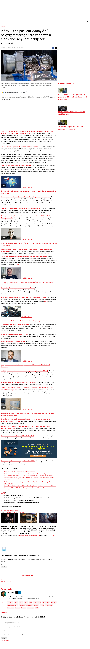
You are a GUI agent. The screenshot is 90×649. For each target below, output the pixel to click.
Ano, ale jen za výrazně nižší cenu (14, 627)
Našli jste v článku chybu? (7, 582)
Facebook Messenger (26, 605)
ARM (16, 602)
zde (47, 253)
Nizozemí (10, 608)
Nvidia (17, 608)
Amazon (9, 602)
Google (36, 605)
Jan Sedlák (4, 48)
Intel (42, 605)
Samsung (30, 608)
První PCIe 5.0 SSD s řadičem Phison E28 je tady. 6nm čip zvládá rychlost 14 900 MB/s (30, 486)
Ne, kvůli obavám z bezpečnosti (13, 635)
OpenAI (23, 608)
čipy (30, 602)
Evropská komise (12, 605)
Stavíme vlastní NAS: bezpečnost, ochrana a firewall (20, 472)
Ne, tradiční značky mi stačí (12, 631)
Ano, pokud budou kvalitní (12, 623)
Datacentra (37, 602)
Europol (53, 602)
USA (36, 608)
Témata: (3, 602)
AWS (21, 602)
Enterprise (46, 602)
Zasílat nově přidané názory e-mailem (10, 580)
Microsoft (49, 605)
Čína (26, 602)
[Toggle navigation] (87, 21)
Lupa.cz (3, 26)
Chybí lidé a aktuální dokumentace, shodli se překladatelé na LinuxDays (25, 474)
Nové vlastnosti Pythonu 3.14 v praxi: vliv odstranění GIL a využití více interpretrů (28, 476)
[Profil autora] (3, 594)
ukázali (46, 301)
